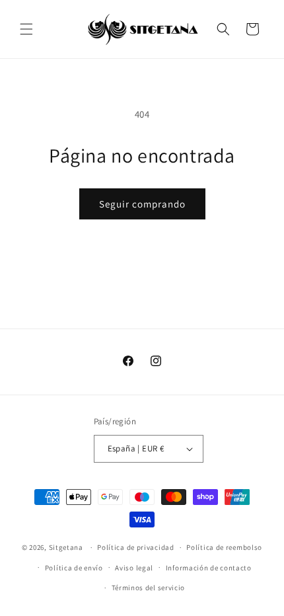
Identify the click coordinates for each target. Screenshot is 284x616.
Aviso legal (134, 567)
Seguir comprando (142, 204)
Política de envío (74, 567)
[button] (26, 29)
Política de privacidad (135, 547)
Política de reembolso (224, 547)
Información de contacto (209, 567)
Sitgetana (66, 547)
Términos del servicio (149, 587)
